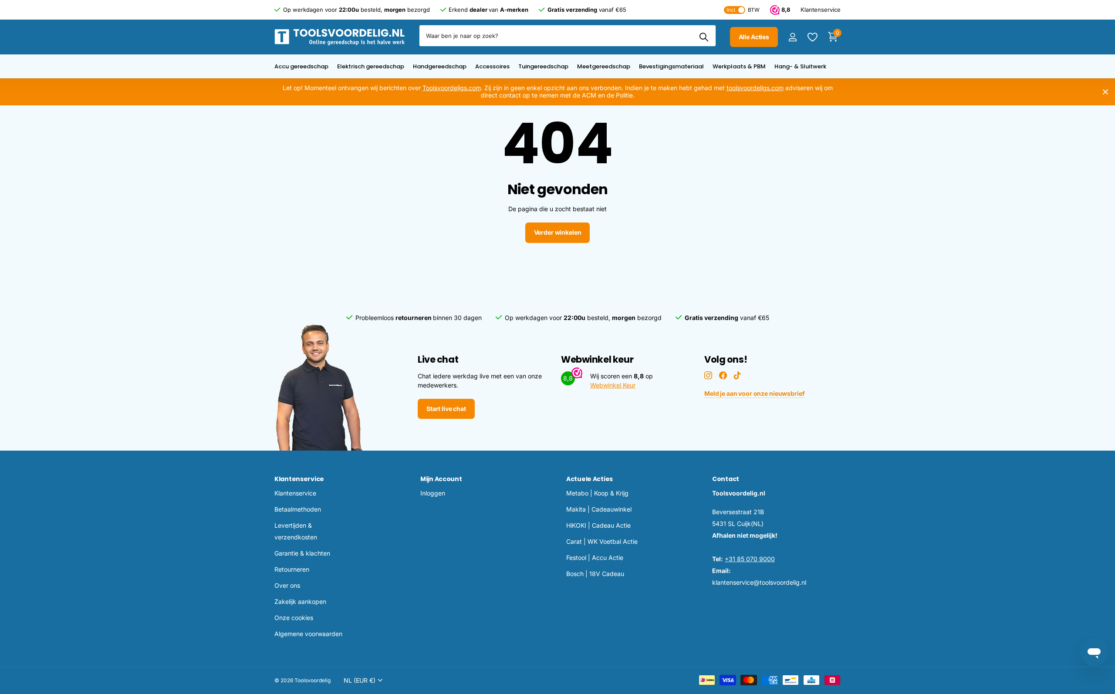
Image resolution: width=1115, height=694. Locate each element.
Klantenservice (299, 479)
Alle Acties (754, 36)
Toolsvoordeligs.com (451, 87)
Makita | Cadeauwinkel (599, 509)
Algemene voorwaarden (308, 633)
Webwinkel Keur (612, 385)
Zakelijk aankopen (300, 601)
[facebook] (723, 375)
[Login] (792, 37)
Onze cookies (293, 617)
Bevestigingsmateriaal (671, 66)
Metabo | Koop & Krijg (597, 493)
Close (1105, 91)
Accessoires (492, 66)
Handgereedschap (439, 66)
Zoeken (704, 37)
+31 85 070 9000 (750, 559)
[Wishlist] (812, 37)
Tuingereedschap (543, 66)
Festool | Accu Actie (594, 557)
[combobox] (567, 36)
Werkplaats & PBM (739, 66)
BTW (743, 10)
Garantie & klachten (302, 553)
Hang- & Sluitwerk (800, 66)
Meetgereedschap (603, 66)
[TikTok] (737, 375)
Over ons (287, 585)
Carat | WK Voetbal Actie (602, 541)
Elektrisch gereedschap (370, 66)
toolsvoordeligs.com (755, 87)
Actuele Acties (589, 479)
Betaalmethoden (297, 509)
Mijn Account (441, 479)
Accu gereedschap (301, 66)
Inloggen (432, 493)
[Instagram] (708, 375)
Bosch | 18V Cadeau (595, 573)
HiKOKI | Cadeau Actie (598, 525)
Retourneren (291, 569)
